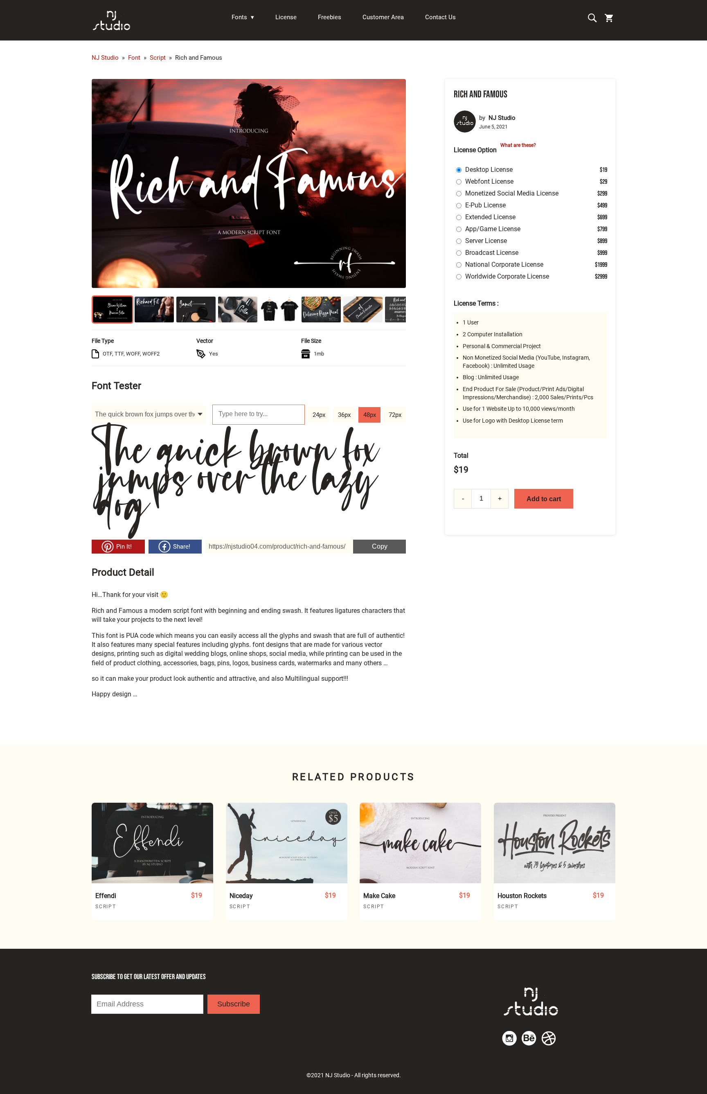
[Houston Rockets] (554, 843)
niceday (241, 896)
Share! (181, 546)
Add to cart (544, 498)
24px (319, 415)
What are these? (518, 145)
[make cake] (420, 843)
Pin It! (124, 546)
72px (395, 415)
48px (369, 415)
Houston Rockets (522, 896)
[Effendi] (152, 843)
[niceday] (286, 843)
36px (344, 415)
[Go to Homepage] (112, 20)
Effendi (105, 896)
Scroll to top (699, 813)
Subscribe (233, 1004)
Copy (370, 545)
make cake (379, 896)
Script (105, 906)
